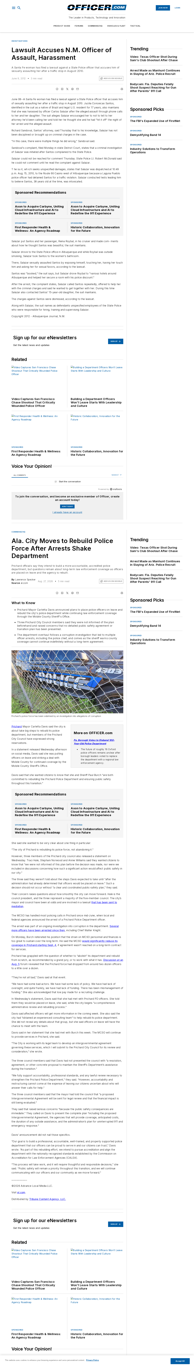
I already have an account (67, 512)
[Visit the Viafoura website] (116, 489)
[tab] (20, 475)
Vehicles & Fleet (116, 26)
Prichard (17, 726)
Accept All (180, 1361)
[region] (67, 482)
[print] (121, 89)
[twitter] (67, 89)
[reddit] (72, 89)
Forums (79, 26)
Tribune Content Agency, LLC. (47, 1199)
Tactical (135, 26)
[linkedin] (62, 89)
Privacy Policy (92, 1360)
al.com (21, 1192)
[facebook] (57, 89)
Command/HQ (95, 26)
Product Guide (62, 26)
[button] (14, 8)
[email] (77, 89)
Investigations (19, 41)
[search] (19, 8)
